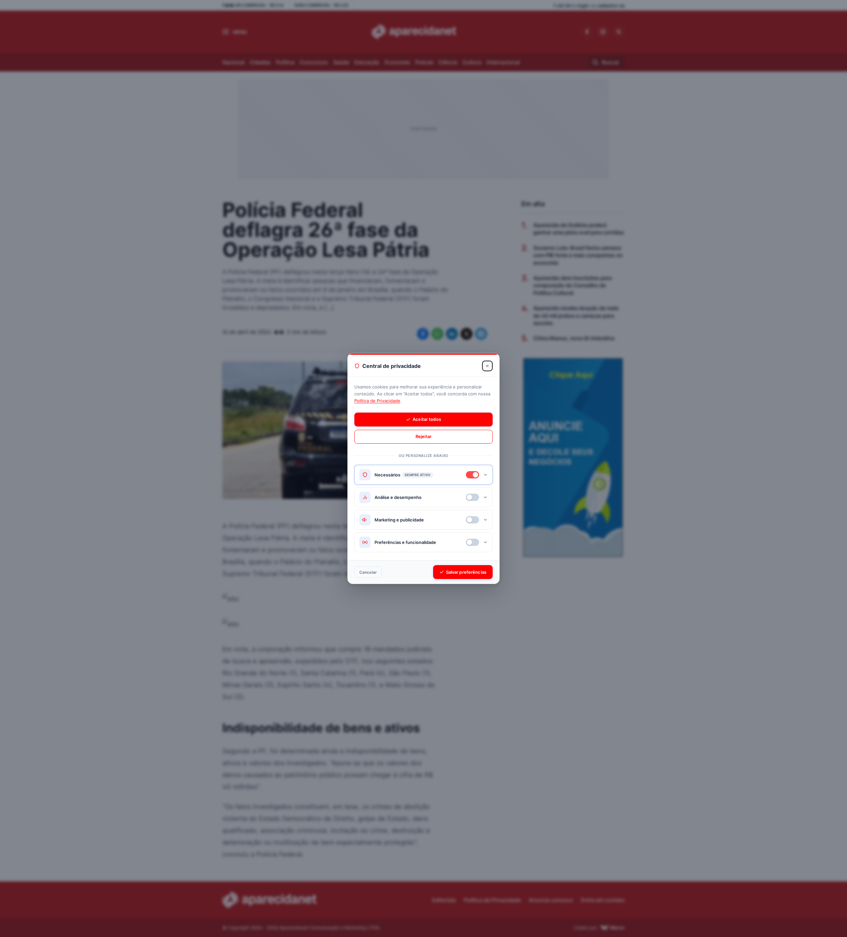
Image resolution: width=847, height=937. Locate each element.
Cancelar (368, 572)
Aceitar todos (427, 419)
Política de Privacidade (377, 400)
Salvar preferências (466, 572)
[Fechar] (487, 366)
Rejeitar (423, 436)
